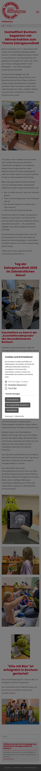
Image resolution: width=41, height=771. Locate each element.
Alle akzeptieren (13, 400)
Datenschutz (19, 416)
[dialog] (20, 385)
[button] (6, 385)
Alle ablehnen (12, 410)
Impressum (9, 416)
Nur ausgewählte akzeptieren (18, 405)
